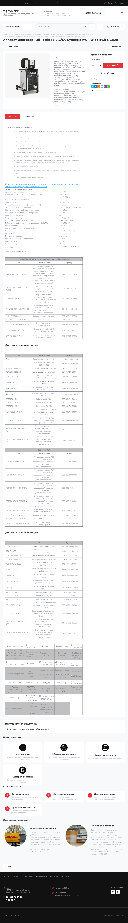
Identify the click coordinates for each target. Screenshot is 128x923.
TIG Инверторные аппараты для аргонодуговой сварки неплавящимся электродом (63, 34)
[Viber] (105, 86)
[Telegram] (102, 86)
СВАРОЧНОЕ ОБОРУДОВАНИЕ (21, 34)
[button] (108, 2)
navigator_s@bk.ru (62, 888)
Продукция (28, 3)
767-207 (10, 900)
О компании (17, 3)
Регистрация (120, 3)
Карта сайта (54, 3)
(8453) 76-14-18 (93, 13)
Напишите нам (41, 3)
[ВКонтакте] (95, 86)
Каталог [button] (15, 26)
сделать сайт (109, 915)
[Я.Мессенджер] (92, 86)
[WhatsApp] (108, 86)
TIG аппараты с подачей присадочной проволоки (19, 36)
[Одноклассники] (98, 86)
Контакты (65, 3)
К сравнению (99, 79)
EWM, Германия (60, 58)
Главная (6, 3)
